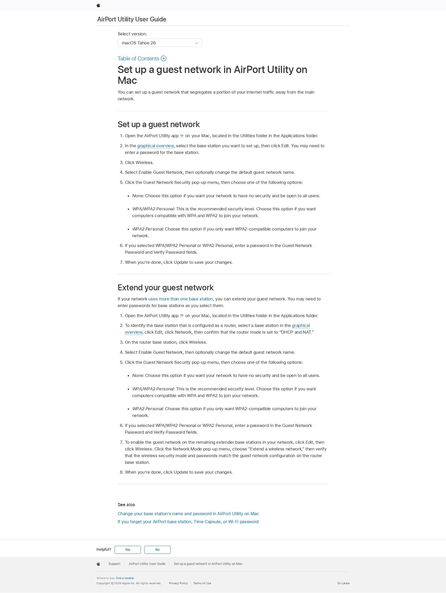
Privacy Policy (178, 583)
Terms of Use (202, 583)
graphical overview (155, 145)
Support (114, 564)
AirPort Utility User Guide (131, 19)
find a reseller (125, 578)
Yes (127, 549)
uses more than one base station (180, 298)
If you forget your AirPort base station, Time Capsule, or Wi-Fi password (188, 521)
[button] (142, 58)
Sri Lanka (343, 583)
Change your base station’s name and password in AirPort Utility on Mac (188, 513)
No (157, 549)
